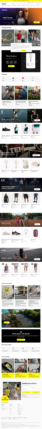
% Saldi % (3, 7)
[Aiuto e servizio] (37, 4)
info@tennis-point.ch (24, 394)
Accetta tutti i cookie (24, 50)
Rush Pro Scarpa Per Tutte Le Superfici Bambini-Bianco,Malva (6, 240)
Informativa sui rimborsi (25, 417)
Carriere (10, 410)
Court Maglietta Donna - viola (5, 274)
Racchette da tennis (4, 5)
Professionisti (37, 5)
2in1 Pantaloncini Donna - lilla (14, 274)
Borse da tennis (19, 5)
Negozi (18, 409)
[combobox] (23, 4)
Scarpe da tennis (14, 5)
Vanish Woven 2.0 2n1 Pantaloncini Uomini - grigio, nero (15, 205)
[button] (38, 48)
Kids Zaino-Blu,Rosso (33, 239)
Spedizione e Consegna (20, 410)
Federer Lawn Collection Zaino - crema (25, 170)
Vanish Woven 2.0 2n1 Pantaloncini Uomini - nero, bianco (25, 205)
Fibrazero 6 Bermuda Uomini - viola (35, 274)
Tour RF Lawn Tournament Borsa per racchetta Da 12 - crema (35, 171)
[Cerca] (12, 4)
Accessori (32, 5)
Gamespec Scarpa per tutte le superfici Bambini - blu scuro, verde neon (15, 240)
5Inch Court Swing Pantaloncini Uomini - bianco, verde (35, 136)
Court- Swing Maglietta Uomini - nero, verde (15, 136)
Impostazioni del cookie (18, 50)
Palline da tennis (23, 5)
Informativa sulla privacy (10, 417)
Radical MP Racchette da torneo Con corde (30, 64)
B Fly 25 (22, 239)
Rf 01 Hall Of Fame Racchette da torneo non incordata (6, 171)
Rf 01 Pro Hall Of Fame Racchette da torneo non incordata (15, 171)
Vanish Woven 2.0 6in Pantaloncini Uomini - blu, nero (35, 205)
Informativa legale (14, 417)
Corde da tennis (27, 5)
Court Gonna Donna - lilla (24, 274)
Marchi (34, 5)
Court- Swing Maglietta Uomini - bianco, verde (25, 136)
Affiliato (10, 409)
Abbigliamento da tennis (9, 5)
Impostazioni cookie (3, 409)
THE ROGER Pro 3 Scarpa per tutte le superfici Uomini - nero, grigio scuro (6, 136)
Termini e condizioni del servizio (19, 417)
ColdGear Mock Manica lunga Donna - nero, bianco (6, 205)
